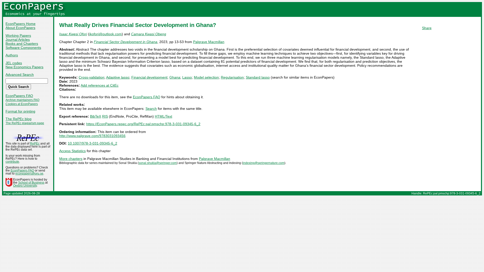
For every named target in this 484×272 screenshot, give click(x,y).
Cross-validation (91, 77)
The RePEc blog (19, 119)
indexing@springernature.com (263, 162)
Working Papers (18, 35)
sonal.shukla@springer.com (158, 162)
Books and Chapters (22, 44)
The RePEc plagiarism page (25, 123)
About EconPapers (20, 28)
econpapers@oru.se (29, 173)
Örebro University (25, 185)
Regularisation (232, 77)
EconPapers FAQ (19, 96)
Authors (12, 55)
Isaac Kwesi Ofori (73, 34)
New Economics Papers (24, 67)
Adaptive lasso (117, 77)
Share (427, 28)
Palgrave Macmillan (208, 42)
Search (151, 109)
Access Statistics (72, 151)
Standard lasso (258, 77)
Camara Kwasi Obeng (148, 34)
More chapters (70, 159)
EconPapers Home (21, 24)
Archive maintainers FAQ (22, 99)
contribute (12, 161)
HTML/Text (163, 116)
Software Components (23, 48)
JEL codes (14, 63)
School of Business (31, 182)
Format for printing (20, 111)
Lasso (187, 77)
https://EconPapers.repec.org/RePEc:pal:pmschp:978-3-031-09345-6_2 (143, 124)
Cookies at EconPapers (22, 104)
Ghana (174, 77)
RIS (105, 116)
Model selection (206, 77)
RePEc (35, 143)
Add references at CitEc (99, 85)
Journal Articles (18, 40)
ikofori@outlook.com (105, 34)
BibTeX (95, 116)
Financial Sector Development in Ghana (125, 42)
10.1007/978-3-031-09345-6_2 (92, 143)
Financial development (149, 77)
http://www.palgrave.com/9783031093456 (92, 136)
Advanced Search (20, 75)
